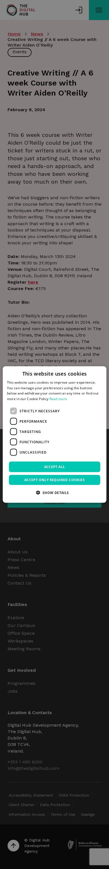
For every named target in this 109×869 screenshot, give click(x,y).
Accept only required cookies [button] (54, 480)
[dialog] (54, 434)
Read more (58, 398)
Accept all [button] (54, 466)
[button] (54, 492)
